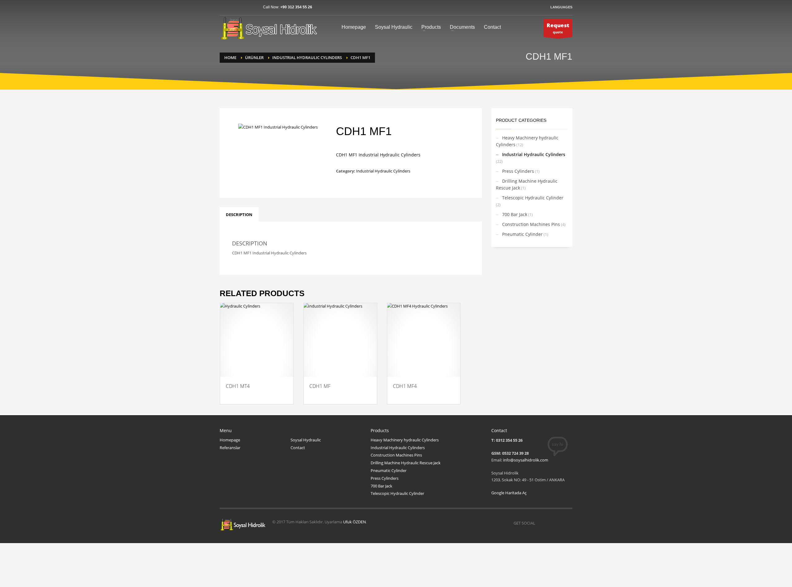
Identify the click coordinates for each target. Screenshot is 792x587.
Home (230, 57)
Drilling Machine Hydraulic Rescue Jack (526, 184)
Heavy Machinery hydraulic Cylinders (527, 141)
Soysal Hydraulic (306, 440)
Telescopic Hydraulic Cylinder (532, 198)
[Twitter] (233, 7)
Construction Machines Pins (531, 224)
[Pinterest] (243, 7)
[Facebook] (224, 7)
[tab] (239, 214)
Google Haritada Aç (509, 493)
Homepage (230, 440)
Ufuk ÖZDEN (354, 522)
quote (558, 28)
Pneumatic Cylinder (522, 234)
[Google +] (252, 7)
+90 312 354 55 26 (296, 7)
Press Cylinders (518, 171)
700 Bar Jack (514, 214)
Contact (298, 447)
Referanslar (230, 447)
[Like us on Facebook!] (539, 523)
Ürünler (254, 57)
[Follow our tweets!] (549, 523)
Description (239, 214)
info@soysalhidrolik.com (525, 460)
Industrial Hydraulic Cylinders (307, 57)
